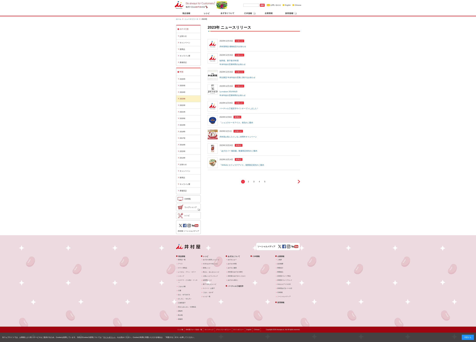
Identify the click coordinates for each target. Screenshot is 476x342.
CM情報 (187, 199)
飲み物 (180, 315)
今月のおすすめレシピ (210, 264)
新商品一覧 (182, 260)
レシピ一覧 (206, 296)
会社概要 (280, 264)
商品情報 (181, 256)
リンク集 (180, 329)
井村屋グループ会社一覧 (194, 329)
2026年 (182, 79)
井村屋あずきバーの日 (284, 288)
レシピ (187, 216)
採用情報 (280, 302)
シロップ (181, 276)
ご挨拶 (279, 260)
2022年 (182, 105)
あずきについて (234, 256)
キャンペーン (185, 43)
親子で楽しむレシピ (209, 284)
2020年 (182, 118)
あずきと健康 (232, 268)
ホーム (178, 19)
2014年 (182, 158)
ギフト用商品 (182, 268)
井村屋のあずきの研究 (235, 272)
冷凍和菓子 (182, 303)
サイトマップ (209, 329)
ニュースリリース (191, 19)
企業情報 (280, 256)
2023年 (182, 99)
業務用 (180, 319)
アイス (180, 264)
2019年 (182, 125)
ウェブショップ (190, 207)
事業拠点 (280, 272)
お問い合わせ (275, 5)
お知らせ (183, 36)
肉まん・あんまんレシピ (211, 272)
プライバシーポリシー (223, 329)
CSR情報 (256, 256)
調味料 (180, 311)
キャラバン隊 (185, 56)
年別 (181, 72)
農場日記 (183, 62)
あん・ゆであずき (184, 294)
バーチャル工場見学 (235, 286)
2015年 (182, 151)
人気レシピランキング (210, 276)
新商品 (182, 49)
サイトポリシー (109, 337)
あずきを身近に (233, 280)
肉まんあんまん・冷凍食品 (187, 307)
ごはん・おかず (208, 292)
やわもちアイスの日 (284, 284)
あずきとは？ (232, 260)
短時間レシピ (207, 280)
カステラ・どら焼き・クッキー (187, 281)
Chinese (298, 5)
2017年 (182, 138)
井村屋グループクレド (284, 280)
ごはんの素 (182, 286)
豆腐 (179, 290)
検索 (262, 5)
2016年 (182, 145)
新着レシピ (206, 268)
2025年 (182, 86)
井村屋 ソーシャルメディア (188, 231)
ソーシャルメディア (284, 296)
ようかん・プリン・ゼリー (187, 272)
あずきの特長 (232, 264)
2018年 (182, 132)
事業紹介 (280, 268)
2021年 (182, 112)
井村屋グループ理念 (284, 276)
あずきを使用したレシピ (211, 260)
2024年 (182, 92)
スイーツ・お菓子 (209, 288)
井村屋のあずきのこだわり (237, 276)
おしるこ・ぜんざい (185, 299)
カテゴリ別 (184, 29)
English (288, 5)
